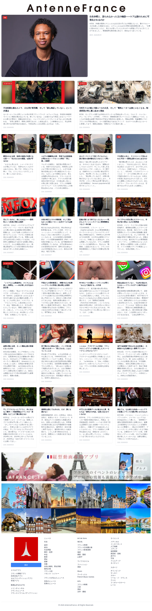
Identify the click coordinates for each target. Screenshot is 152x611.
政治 (46, 547)
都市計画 (47, 569)
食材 (79, 552)
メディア (114, 549)
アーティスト (82, 574)
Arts (79, 581)
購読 (26, 565)
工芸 (79, 587)
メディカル (115, 541)
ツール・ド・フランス (119, 578)
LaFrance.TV (19, 585)
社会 (46, 541)
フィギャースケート (118, 582)
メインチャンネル (17, 588)
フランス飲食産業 (84, 550)
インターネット (116, 544)
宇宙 (112, 558)
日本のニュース (50, 581)
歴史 (46, 559)
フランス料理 (82, 545)
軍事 (46, 561)
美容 (79, 567)
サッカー (114, 573)
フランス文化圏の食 (84, 547)
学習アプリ (15, 580)
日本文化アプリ (17, 576)
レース (113, 585)
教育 (46, 557)
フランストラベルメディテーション (24, 593)
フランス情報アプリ (18, 573)
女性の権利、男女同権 (52, 566)
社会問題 (47, 550)
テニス (113, 580)
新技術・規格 (116, 553)
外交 (46, 554)
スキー (113, 575)
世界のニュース (50, 583)
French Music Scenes (85, 577)
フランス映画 (82, 584)
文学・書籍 (81, 591)
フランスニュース (17, 590)
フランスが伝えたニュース (54, 578)
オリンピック (116, 570)
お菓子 (79, 557)
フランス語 (48, 571)
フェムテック (116, 560)
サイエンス (115, 538)
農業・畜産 (81, 554)
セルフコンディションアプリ (22, 578)
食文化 (79, 541)
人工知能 (114, 546)
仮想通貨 (114, 551)
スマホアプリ (16, 570)
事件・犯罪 (48, 552)
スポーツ (114, 567)
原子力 (113, 556)
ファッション (82, 564)
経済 (46, 545)
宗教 (46, 564)
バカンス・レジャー (51, 573)
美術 (79, 589)
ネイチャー (115, 563)
